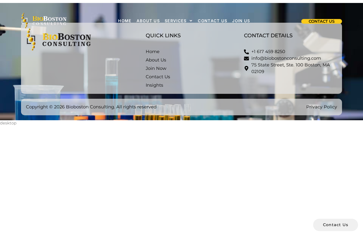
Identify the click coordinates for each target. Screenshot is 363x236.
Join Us (241, 20)
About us (148, 20)
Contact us (212, 20)
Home (124, 20)
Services (175, 20)
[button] (321, 21)
